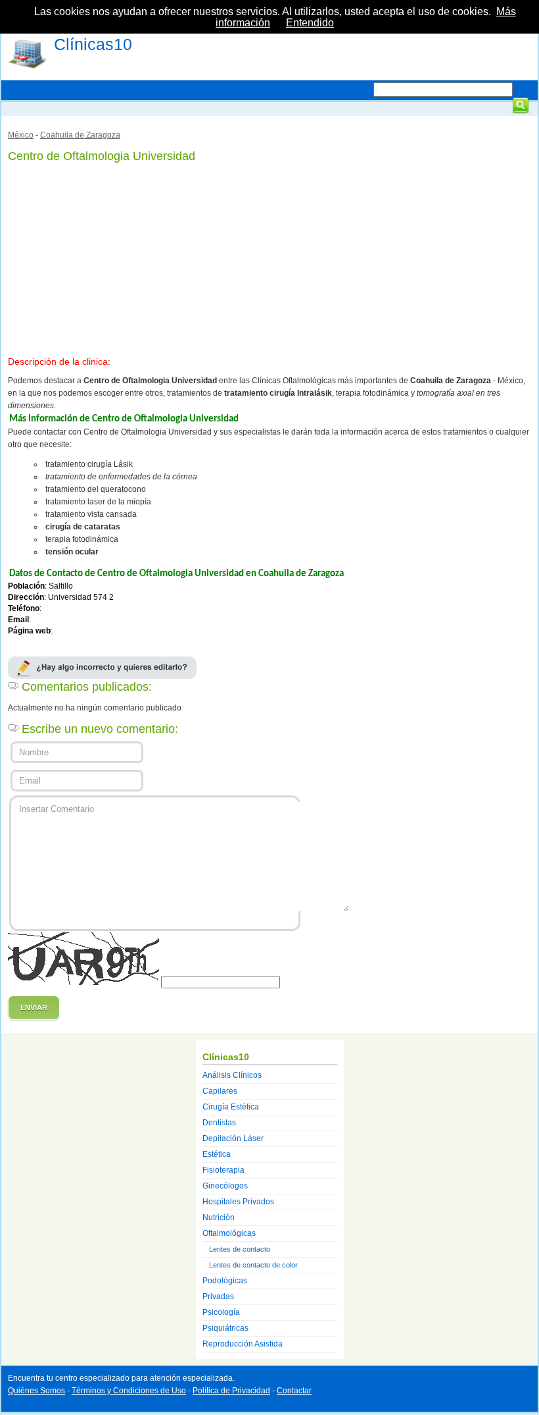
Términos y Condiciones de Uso (129, 1390)
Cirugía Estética (230, 1106)
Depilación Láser (233, 1138)
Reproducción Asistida (242, 1343)
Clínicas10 (93, 44)
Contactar (294, 1390)
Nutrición (218, 1217)
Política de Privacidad (231, 1390)
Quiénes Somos (36, 1390)
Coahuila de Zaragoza (80, 135)
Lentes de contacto (239, 1249)
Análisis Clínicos (232, 1075)
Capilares (219, 1091)
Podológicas (224, 1280)
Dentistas (219, 1122)
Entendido (310, 22)
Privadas (218, 1296)
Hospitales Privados (238, 1201)
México (21, 135)
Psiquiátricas (225, 1328)
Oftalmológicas (229, 1233)
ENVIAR (33, 1007)
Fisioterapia (223, 1170)
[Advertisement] (269, 257)
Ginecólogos (225, 1185)
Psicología (221, 1312)
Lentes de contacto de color (253, 1265)
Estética (216, 1154)
